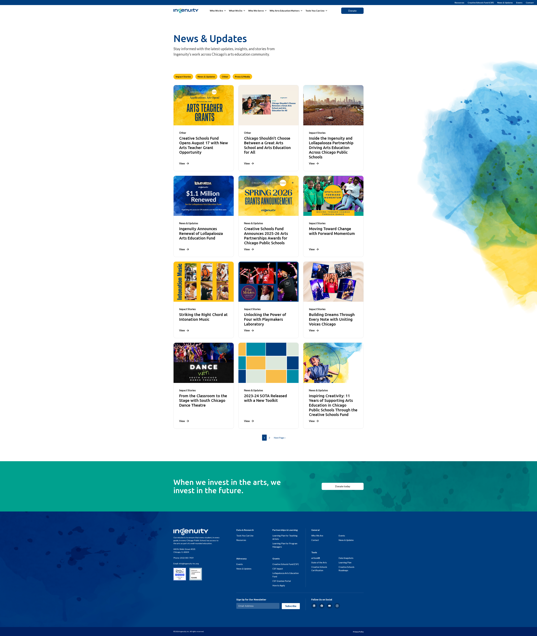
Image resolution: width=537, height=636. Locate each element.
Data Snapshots (346, 558)
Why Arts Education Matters (285, 10)
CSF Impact (277, 568)
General (315, 530)
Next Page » (280, 437)
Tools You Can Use (314, 10)
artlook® (315, 558)
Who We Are (216, 10)
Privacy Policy (358, 632)
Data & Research (245, 530)
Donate (352, 10)
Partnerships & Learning (285, 530)
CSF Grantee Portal (281, 581)
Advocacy (241, 558)
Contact (530, 2)
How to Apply (278, 585)
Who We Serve (256, 10)
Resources (459, 2)
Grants (276, 558)
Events (519, 2)
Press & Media (242, 76)
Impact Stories (183, 76)
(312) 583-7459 (187, 558)
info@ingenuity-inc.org (189, 563)
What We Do (235, 10)
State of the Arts (319, 562)
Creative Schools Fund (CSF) (481, 2)
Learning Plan (345, 562)
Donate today (342, 486)
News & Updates (505, 2)
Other (225, 76)
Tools (314, 552)
